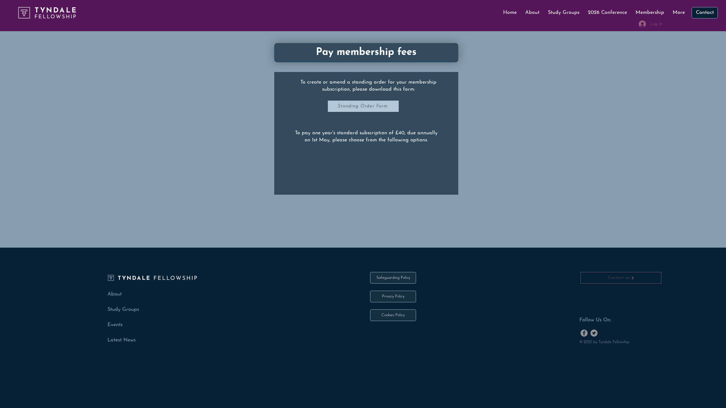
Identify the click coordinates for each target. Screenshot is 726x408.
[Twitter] (594, 333)
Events (115, 325)
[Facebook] (584, 333)
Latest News (121, 340)
